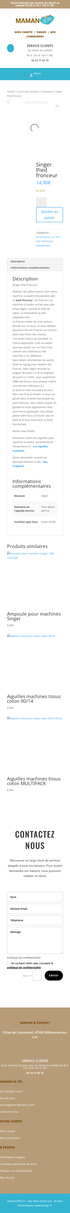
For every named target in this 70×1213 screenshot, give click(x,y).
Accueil (10, 91)
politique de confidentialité (24, 967)
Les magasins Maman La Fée (17, 1105)
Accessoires (47, 91)
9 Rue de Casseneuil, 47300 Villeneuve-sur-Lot (35, 1034)
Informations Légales (12, 1157)
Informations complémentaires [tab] (30, 267)
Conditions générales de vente (18, 1164)
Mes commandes (10, 1138)
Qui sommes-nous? (11, 1091)
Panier (41, 32)
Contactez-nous (9, 1111)
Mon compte (23, 32)
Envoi (54, 975)
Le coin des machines (27, 91)
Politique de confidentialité (16, 1171)
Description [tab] (18, 261)
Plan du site (7, 1177)
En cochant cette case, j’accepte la (30, 965)
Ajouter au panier (49, 214)
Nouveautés (43, 245)
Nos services (7, 1098)
